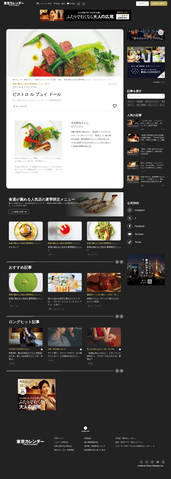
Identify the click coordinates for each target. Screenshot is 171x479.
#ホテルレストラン (152, 101)
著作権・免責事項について (94, 446)
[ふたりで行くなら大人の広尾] (85, 15)
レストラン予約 (45, 3)
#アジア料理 (141, 105)
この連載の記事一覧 (19, 211)
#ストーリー (153, 105)
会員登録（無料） (158, 3)
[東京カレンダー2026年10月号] (36, 394)
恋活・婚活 (60, 3)
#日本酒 (139, 101)
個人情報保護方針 (91, 442)
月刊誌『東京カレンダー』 (125, 438)
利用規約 (87, 438)
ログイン (142, 3)
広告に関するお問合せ (63, 446)
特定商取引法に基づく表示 (94, 450)
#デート (131, 105)
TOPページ (58, 438)
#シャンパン (164, 105)
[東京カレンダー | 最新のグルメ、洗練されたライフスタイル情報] (20, 4)
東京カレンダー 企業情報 (64, 450)
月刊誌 (72, 3)
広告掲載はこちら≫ (159, 82)
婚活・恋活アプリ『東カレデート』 (129, 442)
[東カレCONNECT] (146, 62)
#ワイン (131, 101)
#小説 (164, 101)
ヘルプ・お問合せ (61, 442)
